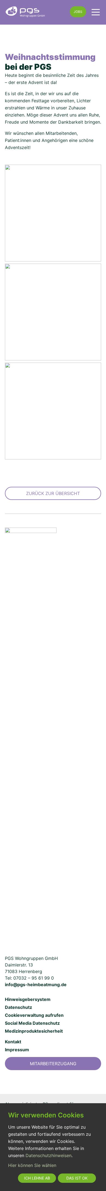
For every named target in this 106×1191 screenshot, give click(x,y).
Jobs (78, 12)
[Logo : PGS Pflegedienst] (31, 733)
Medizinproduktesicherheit (34, 1031)
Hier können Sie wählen (32, 1165)
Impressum (17, 1049)
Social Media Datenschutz (32, 1023)
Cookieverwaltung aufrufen (34, 1015)
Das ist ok (77, 1178)
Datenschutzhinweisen (48, 1155)
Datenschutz (18, 1007)
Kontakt (13, 1041)
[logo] (34, 11)
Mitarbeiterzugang (53, 1063)
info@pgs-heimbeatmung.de (36, 984)
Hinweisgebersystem (28, 999)
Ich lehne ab (37, 1178)
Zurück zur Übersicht (53, 493)
